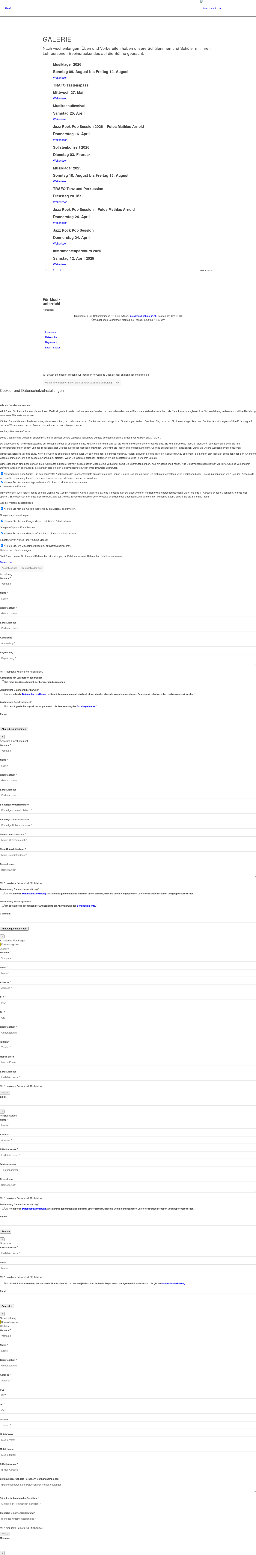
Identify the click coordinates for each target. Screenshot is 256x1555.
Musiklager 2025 (67, 168)
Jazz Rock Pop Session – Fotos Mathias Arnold (94, 209)
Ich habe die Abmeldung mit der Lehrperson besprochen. (35, 682)
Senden (5, 1231)
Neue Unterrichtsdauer (13, 849)
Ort (2, 1012)
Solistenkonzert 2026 (71, 147)
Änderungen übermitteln (14, 928)
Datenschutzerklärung (34, 694)
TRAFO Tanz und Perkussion (78, 188)
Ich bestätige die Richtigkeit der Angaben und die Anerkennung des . (51, 706)
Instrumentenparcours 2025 (77, 250)
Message (5, 1538)
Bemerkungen (7, 864)
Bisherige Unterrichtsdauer (15, 819)
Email (3, 1096)
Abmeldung (7, 637)
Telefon (4, 1041)
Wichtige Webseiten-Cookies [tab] (15, 431)
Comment (5, 913)
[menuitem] (8, 8)
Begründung (7, 652)
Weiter (4, 1092)
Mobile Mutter (7, 1449)
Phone (3, 714)
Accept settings (9, 567)
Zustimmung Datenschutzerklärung (19, 689)
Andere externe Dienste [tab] (12, 486)
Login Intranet (52, 347)
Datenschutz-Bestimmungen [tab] (15, 550)
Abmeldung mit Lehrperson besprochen (21, 677)
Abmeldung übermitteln (13, 729)
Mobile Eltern (7, 1056)
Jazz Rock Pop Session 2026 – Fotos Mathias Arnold (98, 126)
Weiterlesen (60, 77)
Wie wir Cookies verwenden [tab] (15, 405)
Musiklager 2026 (67, 64)
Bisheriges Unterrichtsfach (15, 804)
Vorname (5, 578)
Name (4, 592)
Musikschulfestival (69, 105)
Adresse (5, 982)
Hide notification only (31, 567)
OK (117, 382)
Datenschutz (52, 337)
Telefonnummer (8, 1164)
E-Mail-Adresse (9, 622)
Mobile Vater (6, 1434)
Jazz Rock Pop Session (73, 230)
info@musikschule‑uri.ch (143, 316)
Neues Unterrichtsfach (13, 834)
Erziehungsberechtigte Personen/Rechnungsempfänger (29, 1478)
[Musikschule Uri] (225, 8)
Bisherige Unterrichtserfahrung (17, 1513)
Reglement (51, 342)
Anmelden (6, 1306)
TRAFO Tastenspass (71, 85)
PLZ (3, 997)
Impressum (51, 332)
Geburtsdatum (8, 607)
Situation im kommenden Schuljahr (19, 1498)
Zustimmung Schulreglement (16, 702)
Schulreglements (86, 706)
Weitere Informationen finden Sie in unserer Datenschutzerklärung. (78, 382)
